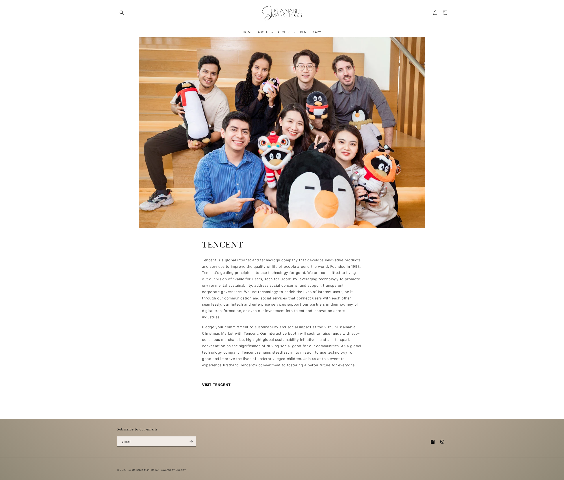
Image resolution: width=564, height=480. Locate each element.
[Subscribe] (191, 441)
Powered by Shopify (173, 469)
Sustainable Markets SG (143, 469)
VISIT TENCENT (216, 384)
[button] (121, 12)
